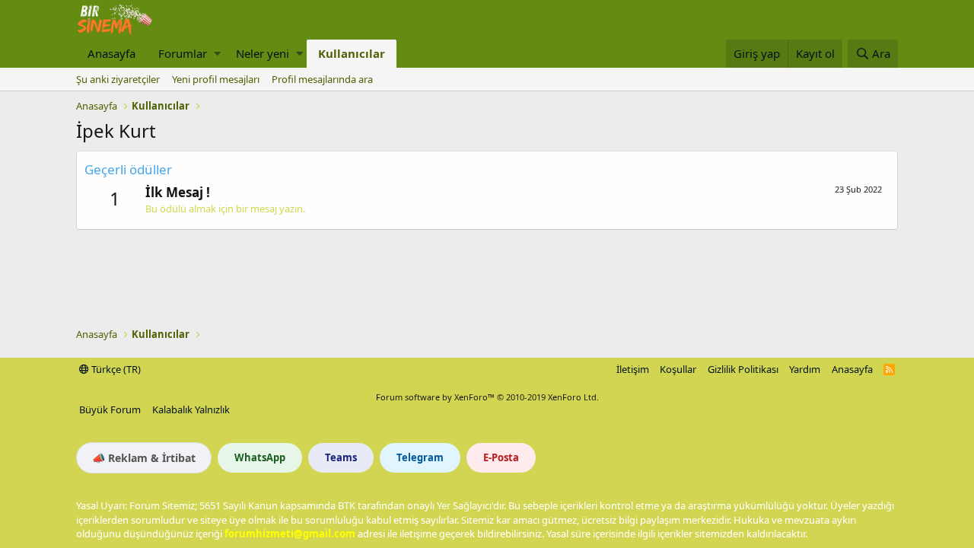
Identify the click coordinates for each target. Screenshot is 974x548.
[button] (217, 54)
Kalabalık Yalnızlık (191, 409)
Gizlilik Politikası (743, 369)
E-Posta (501, 457)
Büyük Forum (110, 409)
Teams (341, 457)
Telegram (420, 457)
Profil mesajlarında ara (322, 79)
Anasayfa (111, 53)
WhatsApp (259, 457)
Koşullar (678, 369)
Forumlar (182, 53)
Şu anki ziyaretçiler (118, 79)
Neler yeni (262, 53)
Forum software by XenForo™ (487, 397)
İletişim (632, 369)
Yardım (804, 369)
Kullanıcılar (351, 53)
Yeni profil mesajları (215, 79)
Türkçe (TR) (115, 369)
